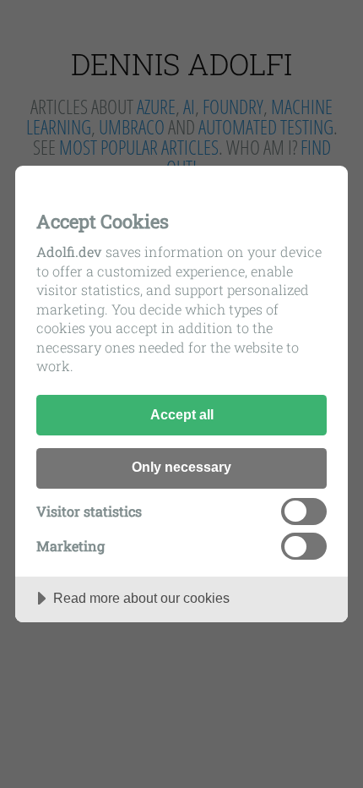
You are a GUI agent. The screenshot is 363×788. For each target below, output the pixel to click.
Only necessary (181, 466)
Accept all (182, 414)
